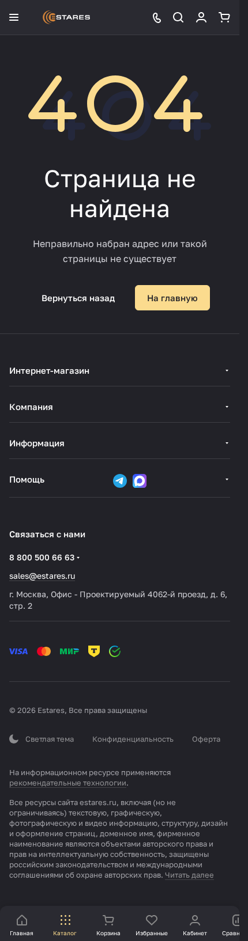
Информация (37, 443)
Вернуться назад (78, 298)
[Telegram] (120, 481)
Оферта (206, 738)
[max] (139, 481)
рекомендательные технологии (67, 782)
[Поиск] (178, 17)
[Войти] (201, 17)
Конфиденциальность (133, 738)
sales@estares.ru (42, 575)
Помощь (26, 479)
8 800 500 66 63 (41, 557)
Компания (31, 406)
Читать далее (189, 874)
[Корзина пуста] (224, 17)
